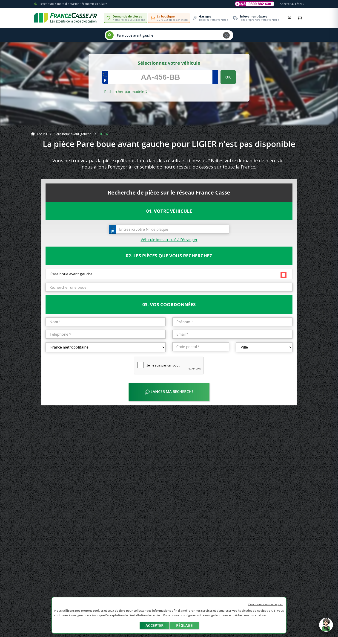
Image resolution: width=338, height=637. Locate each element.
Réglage (184, 625)
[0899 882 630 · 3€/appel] (254, 3)
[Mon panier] (299, 18)
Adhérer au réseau (292, 4)
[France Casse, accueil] (65, 18)
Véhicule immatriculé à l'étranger (169, 239)
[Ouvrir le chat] (326, 627)
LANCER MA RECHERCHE (172, 391)
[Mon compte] (289, 18)
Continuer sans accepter (265, 604)
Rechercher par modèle (124, 91)
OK (228, 77)
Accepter (154, 625)
